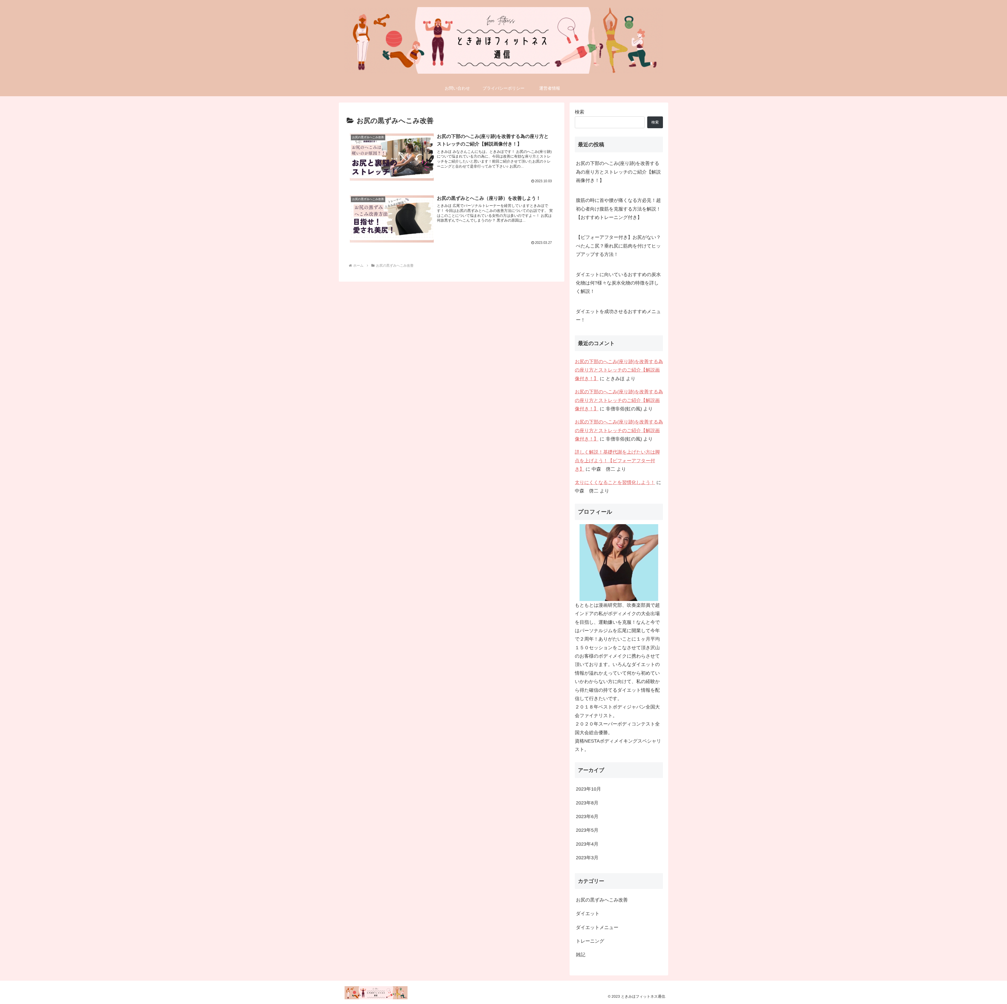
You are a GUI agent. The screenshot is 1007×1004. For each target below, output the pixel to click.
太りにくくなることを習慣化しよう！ (615, 482)
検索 (579, 112)
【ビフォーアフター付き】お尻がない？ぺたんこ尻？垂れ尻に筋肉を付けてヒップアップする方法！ (618, 246)
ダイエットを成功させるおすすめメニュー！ (618, 316)
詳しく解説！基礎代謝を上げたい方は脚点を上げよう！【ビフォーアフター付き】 (617, 460)
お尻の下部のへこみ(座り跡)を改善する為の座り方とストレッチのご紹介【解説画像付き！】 (618, 172)
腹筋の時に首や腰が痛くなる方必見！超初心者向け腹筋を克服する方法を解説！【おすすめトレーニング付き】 (618, 209)
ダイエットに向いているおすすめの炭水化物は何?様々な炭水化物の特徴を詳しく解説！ (618, 283)
